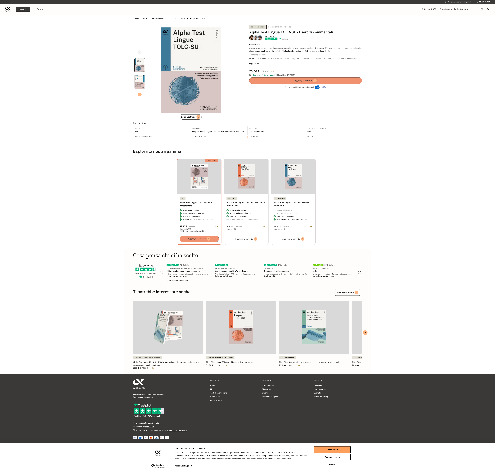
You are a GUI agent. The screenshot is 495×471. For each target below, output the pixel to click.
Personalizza (331, 457)
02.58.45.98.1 (153, 423)
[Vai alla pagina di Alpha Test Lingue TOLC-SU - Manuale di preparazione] (246, 176)
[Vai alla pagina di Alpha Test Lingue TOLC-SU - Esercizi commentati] (293, 176)
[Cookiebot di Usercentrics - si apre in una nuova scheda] (158, 466)
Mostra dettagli (182, 466)
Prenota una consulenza (177, 430)
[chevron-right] (365, 332)
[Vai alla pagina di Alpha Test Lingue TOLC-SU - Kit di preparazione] (199, 176)
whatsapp (149, 426)
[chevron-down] (140, 94)
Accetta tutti (332, 449)
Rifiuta (332, 465)
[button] (482, 9)
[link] (487, 9)
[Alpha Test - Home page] (8, 9)
